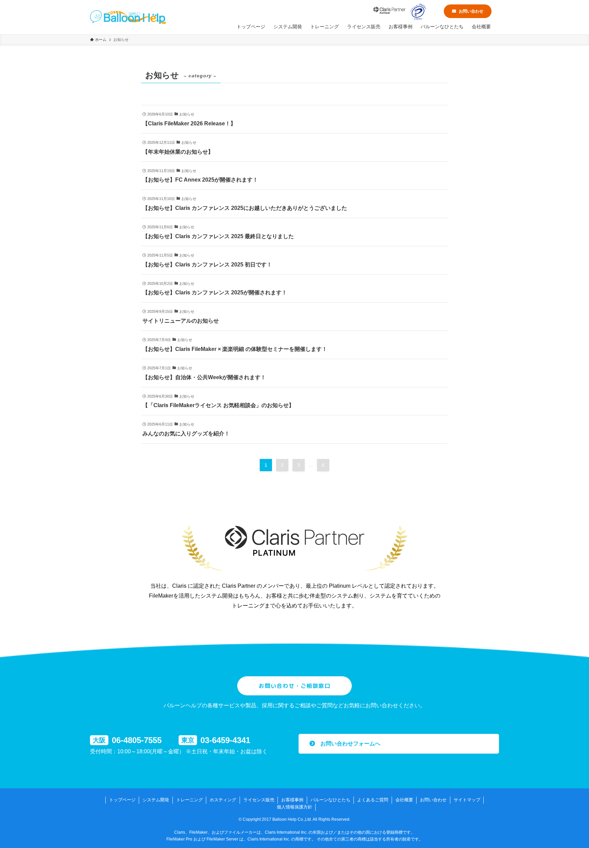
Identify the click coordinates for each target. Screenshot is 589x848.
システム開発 (155, 799)
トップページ (122, 799)
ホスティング (223, 799)
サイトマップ (467, 799)
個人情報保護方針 (294, 807)
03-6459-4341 (225, 740)
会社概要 (404, 799)
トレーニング (189, 799)
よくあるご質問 (372, 799)
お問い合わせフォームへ (347, 743)
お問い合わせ (471, 11)
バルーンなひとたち (330, 799)
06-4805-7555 (137, 740)
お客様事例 (292, 799)
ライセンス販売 (258, 799)
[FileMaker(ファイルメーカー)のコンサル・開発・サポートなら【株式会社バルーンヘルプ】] (128, 17)
